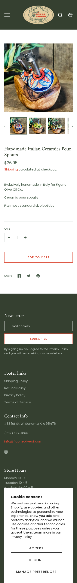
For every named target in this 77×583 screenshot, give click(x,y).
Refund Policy (14, 388)
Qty (7, 229)
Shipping (11, 169)
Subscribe (38, 339)
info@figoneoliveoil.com (23, 441)
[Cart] (70, 15)
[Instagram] (9, 455)
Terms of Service (17, 402)
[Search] (60, 15)
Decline (36, 560)
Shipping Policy (16, 381)
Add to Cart (38, 257)
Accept (36, 548)
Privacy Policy (21, 536)
